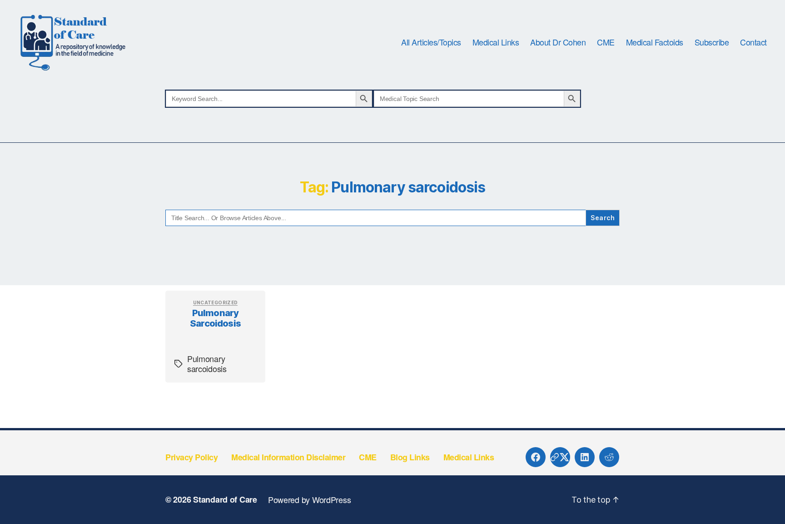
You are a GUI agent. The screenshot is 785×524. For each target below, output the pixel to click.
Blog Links (410, 457)
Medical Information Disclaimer (288, 457)
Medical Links (495, 42)
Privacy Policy (191, 457)
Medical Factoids (654, 42)
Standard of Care (225, 499)
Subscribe (712, 42)
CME (606, 42)
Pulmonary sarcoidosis (215, 318)
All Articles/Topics (431, 42)
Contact (753, 42)
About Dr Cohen (558, 42)
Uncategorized (215, 302)
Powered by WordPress (309, 499)
